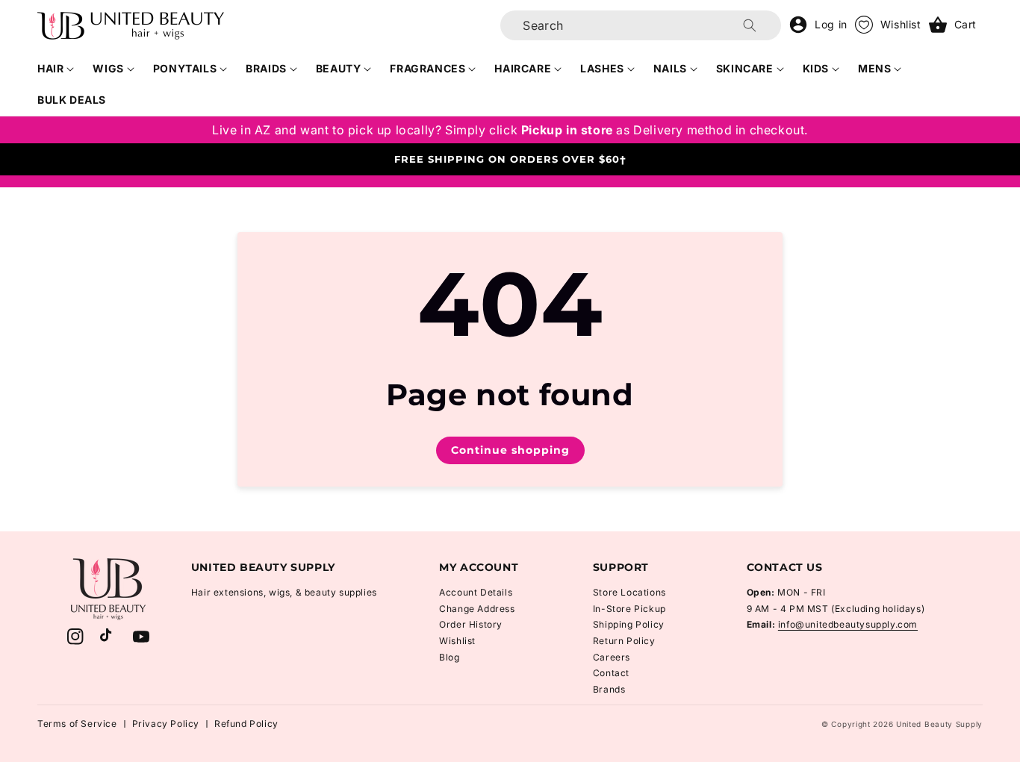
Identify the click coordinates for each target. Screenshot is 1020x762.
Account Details (475, 592)
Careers (611, 657)
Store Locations (629, 592)
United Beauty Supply (939, 723)
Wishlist (457, 640)
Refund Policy (246, 723)
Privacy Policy (165, 723)
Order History (471, 624)
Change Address (476, 608)
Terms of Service (77, 723)
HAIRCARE (522, 68)
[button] (56, 68)
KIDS (816, 68)
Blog (449, 657)
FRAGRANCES (427, 68)
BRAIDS (266, 68)
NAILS (670, 68)
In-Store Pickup (629, 608)
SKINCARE (745, 68)
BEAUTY (338, 68)
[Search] (749, 25)
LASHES (602, 68)
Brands (609, 689)
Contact (611, 672)
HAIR (50, 68)
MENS (874, 68)
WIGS (108, 68)
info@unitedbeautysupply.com (848, 624)
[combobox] (640, 25)
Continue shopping (510, 450)
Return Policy (624, 640)
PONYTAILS (185, 68)
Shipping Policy (629, 624)
